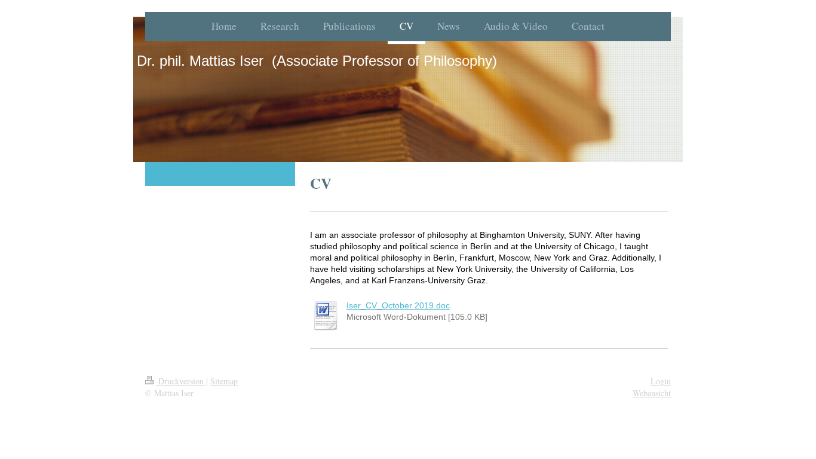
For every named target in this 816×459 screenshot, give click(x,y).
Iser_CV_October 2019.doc (398, 305)
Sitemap (224, 381)
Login (661, 381)
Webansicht (652, 393)
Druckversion (181, 381)
